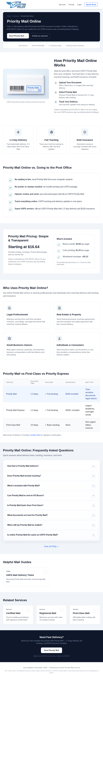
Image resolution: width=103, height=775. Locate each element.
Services (62, 5)
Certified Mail (35, 435)
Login (79, 5)
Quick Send (91, 5)
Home (9, 16)
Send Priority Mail (18, 36)
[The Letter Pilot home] (16, 4)
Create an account (40, 36)
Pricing (71, 5)
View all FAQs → (51, 546)
